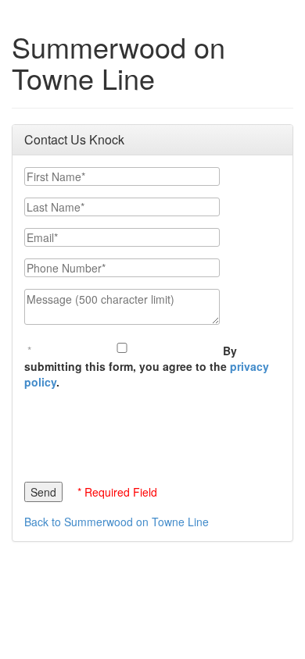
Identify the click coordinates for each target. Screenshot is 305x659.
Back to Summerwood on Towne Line (116, 521)
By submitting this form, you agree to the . (146, 366)
